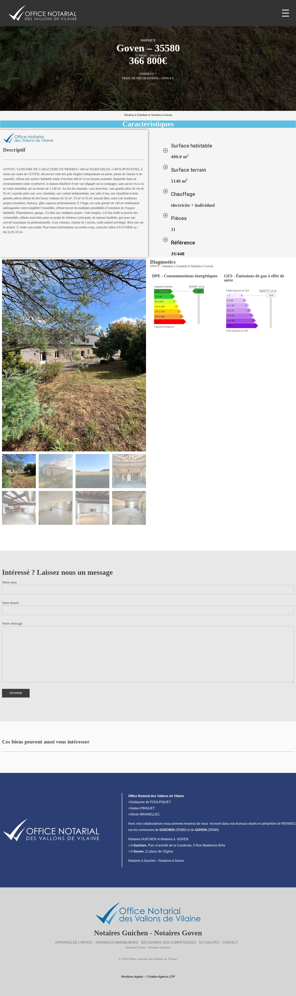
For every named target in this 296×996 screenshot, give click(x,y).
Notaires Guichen (160, 947)
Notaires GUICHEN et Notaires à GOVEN (158, 839)
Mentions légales (132, 976)
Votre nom (9, 582)
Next (5, 540)
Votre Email (10, 603)
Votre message (12, 623)
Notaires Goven (135, 947)
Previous (7, 532)
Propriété (148, 40)
